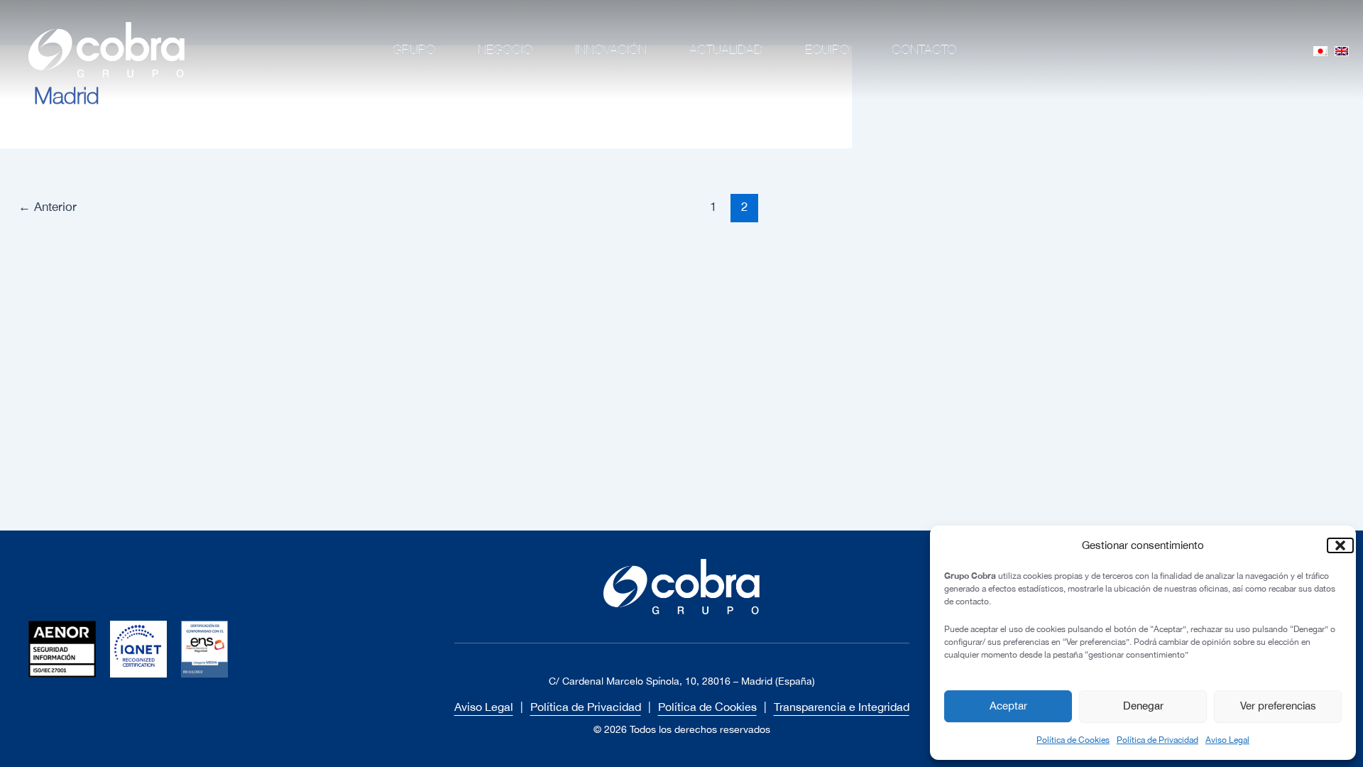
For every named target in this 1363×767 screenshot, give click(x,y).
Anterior (47, 207)
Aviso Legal (1227, 740)
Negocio (505, 49)
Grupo (414, 49)
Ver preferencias (1278, 706)
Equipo (827, 49)
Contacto (924, 49)
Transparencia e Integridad (841, 706)
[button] (1335, 545)
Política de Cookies (1073, 740)
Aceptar (1008, 706)
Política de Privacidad (1157, 740)
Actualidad (725, 49)
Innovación (611, 49)
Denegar (1143, 706)
